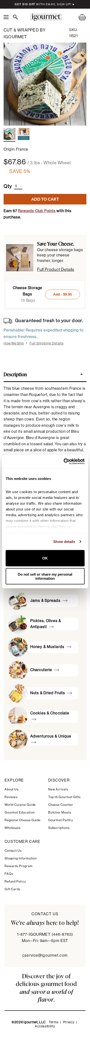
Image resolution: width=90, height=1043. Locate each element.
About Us (11, 789)
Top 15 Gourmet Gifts (64, 797)
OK (45, 558)
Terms (54, 1022)
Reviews (11, 797)
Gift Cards (12, 889)
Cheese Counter (60, 804)
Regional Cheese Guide (23, 820)
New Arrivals (58, 789)
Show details (64, 542)
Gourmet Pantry (60, 820)
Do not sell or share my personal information (45, 576)
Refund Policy (15, 881)
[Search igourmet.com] (16, 17)
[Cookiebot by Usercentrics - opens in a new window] (64, 461)
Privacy (69, 1022)
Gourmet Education (20, 812)
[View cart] (79, 17)
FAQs (9, 873)
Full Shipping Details (47, 343)
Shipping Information (21, 858)
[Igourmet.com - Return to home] (46, 17)
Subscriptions (59, 827)
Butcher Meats (59, 812)
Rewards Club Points (36, 211)
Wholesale (13, 827)
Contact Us (13, 850)
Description (15, 374)
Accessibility (45, 1026)
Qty (8, 186)
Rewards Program (19, 866)
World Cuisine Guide (20, 804)
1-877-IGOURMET (45, 934)
